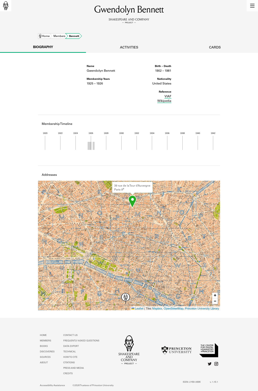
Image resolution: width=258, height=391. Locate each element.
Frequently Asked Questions (81, 341)
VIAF (168, 96)
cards (215, 47)
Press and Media (73, 368)
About (44, 363)
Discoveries (47, 352)
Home (46, 36)
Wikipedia (164, 101)
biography (43, 47)
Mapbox (157, 308)
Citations (69, 363)
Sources (45, 357)
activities (129, 47)
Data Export (71, 346)
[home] (5, 5)
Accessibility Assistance (52, 385)
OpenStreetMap (173, 308)
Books (44, 346)
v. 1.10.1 (214, 382)
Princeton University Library (202, 308)
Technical (69, 352)
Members (59, 36)
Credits (68, 374)
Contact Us (70, 335)
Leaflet (138, 308)
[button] (252, 5)
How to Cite (70, 357)
